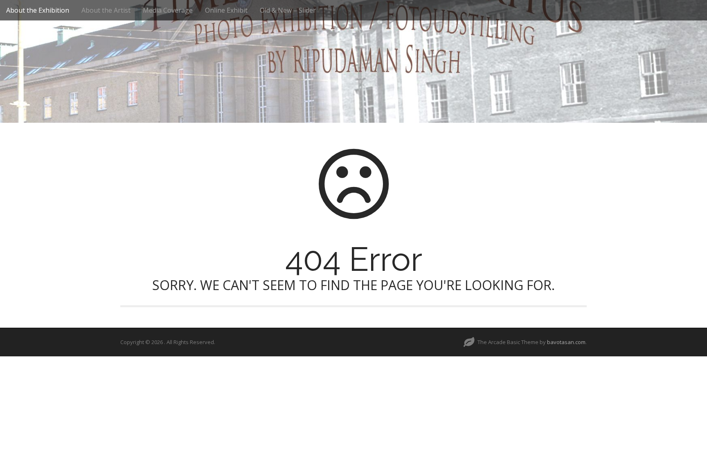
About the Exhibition (37, 10)
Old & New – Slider (288, 10)
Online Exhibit (226, 10)
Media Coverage (168, 10)
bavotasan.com (566, 342)
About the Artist (106, 10)
